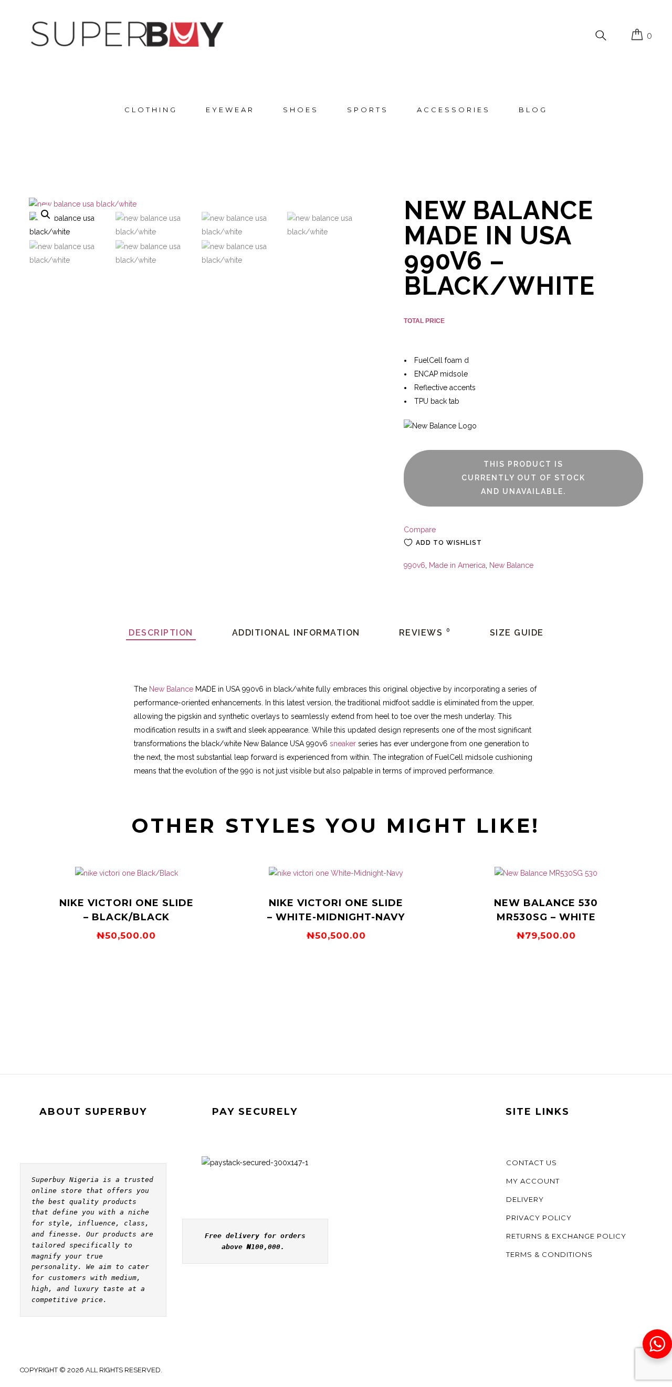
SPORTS (367, 109)
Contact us (531, 1162)
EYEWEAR (230, 109)
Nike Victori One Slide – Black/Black (126, 910)
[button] (45, 214)
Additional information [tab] (296, 633)
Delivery (525, 1199)
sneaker (343, 743)
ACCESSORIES (453, 109)
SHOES (301, 109)
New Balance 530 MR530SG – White (546, 910)
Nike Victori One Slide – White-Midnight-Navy (336, 910)
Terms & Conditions (549, 1254)
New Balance (511, 565)
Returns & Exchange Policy (566, 1236)
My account (533, 1181)
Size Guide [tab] (517, 633)
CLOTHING (150, 109)
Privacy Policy (539, 1217)
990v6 (414, 565)
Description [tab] (161, 633)
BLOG (533, 109)
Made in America (457, 565)
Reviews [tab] (425, 633)
